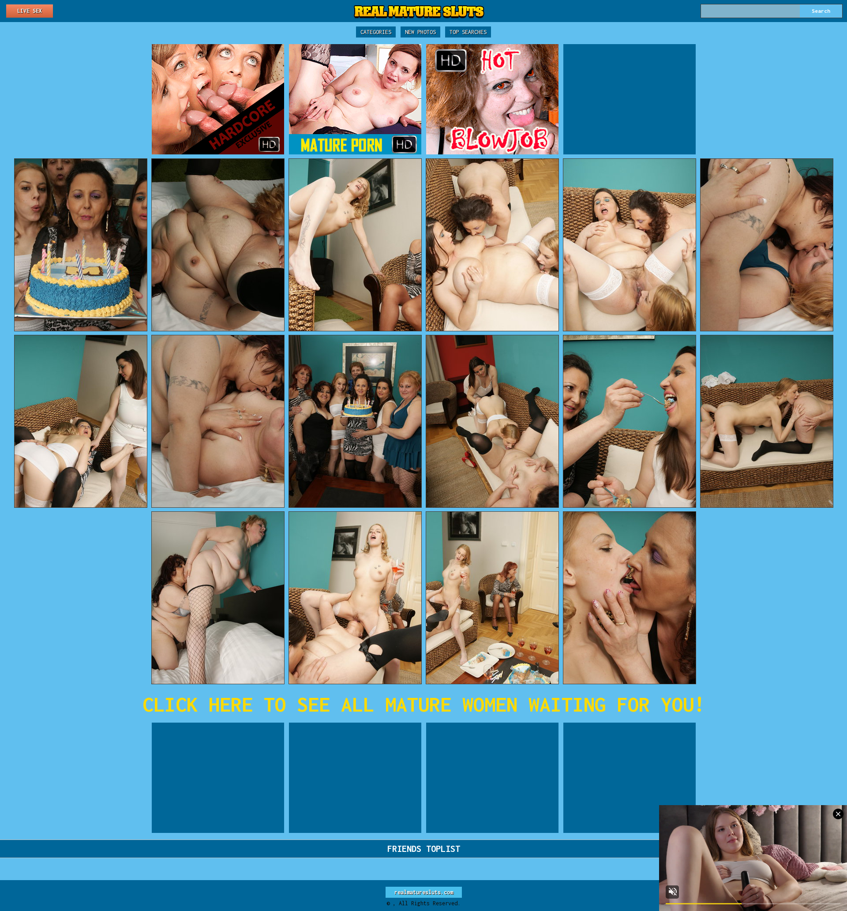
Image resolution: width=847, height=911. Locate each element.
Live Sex (29, 10)
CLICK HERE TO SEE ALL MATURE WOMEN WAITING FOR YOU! (423, 704)
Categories (375, 32)
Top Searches (468, 32)
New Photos (420, 32)
